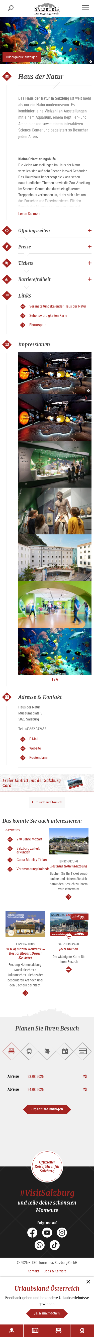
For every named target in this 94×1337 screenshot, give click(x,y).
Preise (24, 247)
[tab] (11, 1051)
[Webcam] (82, 1330)
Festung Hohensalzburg (68, 866)
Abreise (13, 1089)
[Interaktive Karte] (11, 1330)
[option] (55, 373)
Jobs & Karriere (55, 1270)
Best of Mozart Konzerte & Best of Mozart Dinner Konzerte (25, 953)
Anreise (13, 1076)
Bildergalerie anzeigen (21, 57)
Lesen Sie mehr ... (31, 213)
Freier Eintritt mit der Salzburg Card (32, 783)
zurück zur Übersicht (49, 802)
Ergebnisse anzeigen (47, 1109)
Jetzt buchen (68, 949)
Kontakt (33, 1270)
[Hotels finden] (58, 1330)
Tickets (25, 263)
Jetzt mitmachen (47, 1313)
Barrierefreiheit (34, 279)
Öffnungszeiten (34, 230)
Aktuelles (13, 830)
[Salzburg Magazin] (35, 1330)
